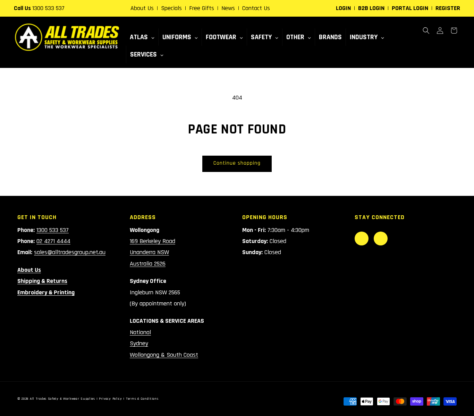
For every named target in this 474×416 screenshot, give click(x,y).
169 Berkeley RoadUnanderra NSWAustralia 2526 (152, 252)
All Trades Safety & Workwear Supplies (62, 399)
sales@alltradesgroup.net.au (69, 252)
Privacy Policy (110, 399)
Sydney (139, 343)
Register (447, 8)
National (140, 332)
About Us (142, 8)
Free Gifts (201, 8)
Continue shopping (237, 163)
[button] (426, 30)
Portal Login (410, 8)
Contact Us (256, 8)
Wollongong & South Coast (164, 355)
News (228, 8)
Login (343, 8)
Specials (171, 8)
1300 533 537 (48, 8)
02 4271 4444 (53, 241)
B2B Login (371, 8)
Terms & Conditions (142, 399)
